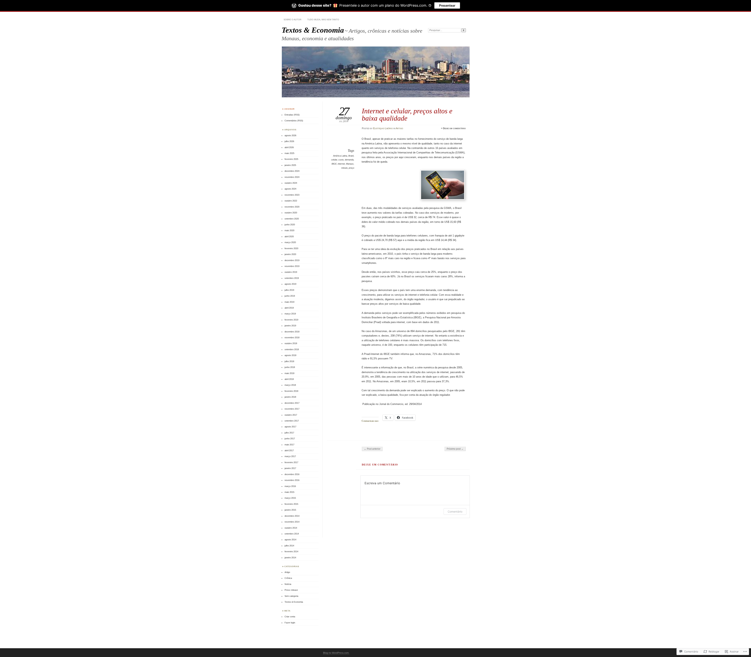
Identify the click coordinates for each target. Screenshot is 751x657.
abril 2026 (289, 147)
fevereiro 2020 (291, 248)
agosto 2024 (290, 189)
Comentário (455, 511)
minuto (344, 168)
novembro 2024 (292, 177)
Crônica (288, 578)
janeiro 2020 (290, 254)
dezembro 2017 (292, 403)
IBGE (334, 164)
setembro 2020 (292, 219)
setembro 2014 (292, 534)
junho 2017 (290, 438)
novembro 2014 (292, 522)
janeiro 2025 (290, 165)
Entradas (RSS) (292, 115)
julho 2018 (289, 361)
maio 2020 (289, 230)
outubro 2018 (291, 343)
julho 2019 (289, 290)
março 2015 (290, 498)
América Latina (340, 156)
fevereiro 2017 (291, 462)
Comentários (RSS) (294, 120)
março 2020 (290, 242)
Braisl (351, 156)
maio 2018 (289, 373)
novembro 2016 (292, 480)
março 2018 (290, 385)
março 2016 (290, 486)
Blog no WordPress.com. (336, 653)
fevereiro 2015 (291, 504)
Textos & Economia (313, 30)
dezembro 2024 (292, 171)
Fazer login (290, 622)
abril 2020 (289, 236)
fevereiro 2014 (291, 551)
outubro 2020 (291, 212)
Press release (291, 590)
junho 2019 (290, 296)
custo (341, 159)
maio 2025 (289, 153)
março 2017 (290, 456)
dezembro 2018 (292, 331)
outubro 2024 (291, 183)
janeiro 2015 (290, 510)
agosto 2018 (290, 355)
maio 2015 (289, 492)
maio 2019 (289, 302)
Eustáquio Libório (383, 128)
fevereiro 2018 (291, 391)
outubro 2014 (291, 528)
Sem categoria (291, 596)
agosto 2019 (290, 284)
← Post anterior (372, 449)
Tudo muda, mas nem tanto (323, 19)
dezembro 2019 (292, 260)
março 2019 (290, 313)
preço (351, 168)
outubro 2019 (291, 272)
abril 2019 (289, 308)
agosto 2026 (290, 135)
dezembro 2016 (292, 474)
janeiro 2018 (290, 397)
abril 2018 (289, 379)
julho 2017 (289, 432)
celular (334, 159)
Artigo (399, 128)
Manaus (350, 164)
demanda (349, 159)
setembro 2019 (292, 278)
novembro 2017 (292, 409)
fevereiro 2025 (291, 159)
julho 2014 (289, 545)
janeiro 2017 (290, 468)
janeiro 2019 (290, 325)
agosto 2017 (290, 426)
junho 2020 (290, 224)
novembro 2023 (292, 195)
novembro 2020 (292, 207)
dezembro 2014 (292, 516)
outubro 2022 (291, 201)
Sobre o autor (292, 19)
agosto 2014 (290, 539)
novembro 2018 (292, 337)
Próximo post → (455, 449)
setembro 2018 (292, 349)
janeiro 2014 (290, 557)
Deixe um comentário (454, 128)
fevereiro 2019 (291, 320)
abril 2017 (289, 450)
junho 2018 (290, 367)
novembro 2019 (292, 266)
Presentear (447, 5)
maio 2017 (289, 444)
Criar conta (290, 616)
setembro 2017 (292, 421)
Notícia (288, 584)
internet (341, 164)
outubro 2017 (291, 415)
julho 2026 (289, 141)
